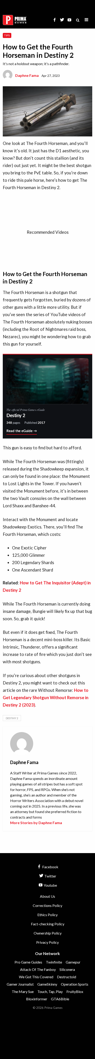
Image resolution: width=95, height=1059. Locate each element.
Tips (7, 35)
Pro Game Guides (28, 962)
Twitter (50, 876)
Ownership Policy (48, 933)
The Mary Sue (23, 991)
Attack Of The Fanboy (38, 969)
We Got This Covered (36, 977)
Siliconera (67, 969)
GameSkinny (47, 984)
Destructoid (66, 977)
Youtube (50, 885)
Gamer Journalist (20, 984)
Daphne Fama (27, 75)
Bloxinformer (36, 999)
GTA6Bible (60, 999)
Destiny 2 (12, 718)
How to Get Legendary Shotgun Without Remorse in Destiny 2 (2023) (45, 697)
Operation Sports (74, 984)
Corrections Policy (47, 905)
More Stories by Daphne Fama (36, 822)
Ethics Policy (47, 914)
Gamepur (73, 962)
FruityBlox (74, 991)
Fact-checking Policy (47, 924)
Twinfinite (54, 962)
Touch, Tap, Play (50, 991)
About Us (47, 896)
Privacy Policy (47, 942)
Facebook (50, 867)
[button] (86, 20)
